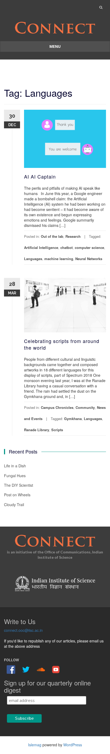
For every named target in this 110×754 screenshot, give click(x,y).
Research (73, 236)
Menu (55, 46)
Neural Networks (88, 258)
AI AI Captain (40, 176)
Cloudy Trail (14, 504)
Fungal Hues (15, 475)
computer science (89, 247)
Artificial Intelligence (41, 247)
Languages (33, 258)
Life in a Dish (15, 465)
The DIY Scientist (18, 485)
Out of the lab (52, 236)
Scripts (57, 429)
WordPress (72, 744)
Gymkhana (73, 418)
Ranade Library (36, 429)
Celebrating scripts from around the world (61, 344)
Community (85, 407)
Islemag (34, 744)
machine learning (58, 258)
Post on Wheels (17, 494)
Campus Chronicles (57, 407)
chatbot (66, 247)
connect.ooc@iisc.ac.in (23, 630)
